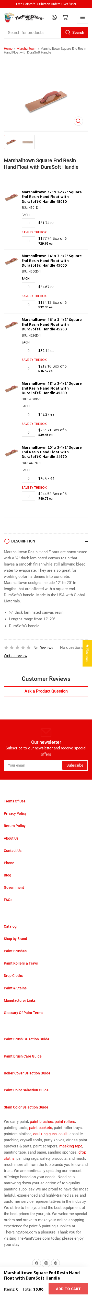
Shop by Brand (15, 939)
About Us (11, 838)
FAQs (8, 900)
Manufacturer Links (20, 1000)
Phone (9, 863)
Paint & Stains (15, 988)
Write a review (15, 655)
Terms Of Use (15, 801)
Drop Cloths (13, 976)
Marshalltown (26, 48)
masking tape (70, 1146)
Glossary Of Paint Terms (23, 1013)
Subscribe (74, 765)
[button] (17, 647)
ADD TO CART (68, 1288)
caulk (63, 1134)
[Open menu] (82, 17)
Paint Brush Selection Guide (26, 1039)
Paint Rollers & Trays (21, 963)
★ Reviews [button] (87, 653)
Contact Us (12, 851)
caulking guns (45, 1134)
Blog (7, 875)
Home (8, 48)
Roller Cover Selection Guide (27, 1073)
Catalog (10, 926)
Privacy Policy (15, 813)
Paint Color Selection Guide (26, 1090)
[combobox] (46, 32)
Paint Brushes (15, 951)
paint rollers (65, 1121)
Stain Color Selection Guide (26, 1107)
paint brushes (41, 1121)
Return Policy (15, 826)
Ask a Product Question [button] (46, 691)
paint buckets (40, 1127)
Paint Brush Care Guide (23, 1056)
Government (14, 887)
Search (78, 32)
